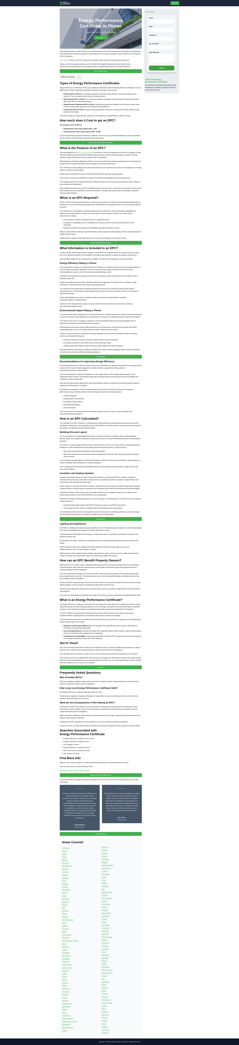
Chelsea (65, 997)
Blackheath (105, 955)
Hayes (64, 896)
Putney (64, 980)
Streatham (105, 886)
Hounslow (65, 929)
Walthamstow (106, 904)
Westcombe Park (107, 970)
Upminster (105, 1033)
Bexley (104, 1024)
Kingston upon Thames (69, 1021)
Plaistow (104, 940)
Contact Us (100, 667)
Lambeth (104, 871)
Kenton (81, 770)
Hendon (64, 905)
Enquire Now (101, 519)
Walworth (105, 862)
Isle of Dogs (105, 925)
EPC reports (64, 60)
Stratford (104, 919)
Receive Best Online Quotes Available (101, 142)
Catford (104, 964)
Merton (104, 880)
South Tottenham (67, 1018)
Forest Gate (105, 928)
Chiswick (65, 926)
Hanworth (65, 971)
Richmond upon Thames (70, 941)
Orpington (105, 1027)
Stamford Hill (66, 1024)
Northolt (86, 770)
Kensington (66, 953)
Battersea (65, 1000)
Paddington (66, 959)
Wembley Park (67, 866)
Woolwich (105, 988)
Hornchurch (105, 1030)
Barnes (64, 944)
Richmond (65, 947)
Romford (104, 1021)
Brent (64, 908)
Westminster (66, 1015)
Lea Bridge (105, 859)
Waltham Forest (107, 892)
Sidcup (104, 1009)
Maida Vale (65, 938)
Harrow (75, 770)
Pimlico (64, 1012)
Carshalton (105, 949)
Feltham (64, 950)
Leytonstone (106, 916)
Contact (174, 3)
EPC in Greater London (85, 152)
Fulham (64, 974)
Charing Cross (67, 1003)
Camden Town (67, 965)
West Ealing (66, 890)
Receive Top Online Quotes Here (100, 242)
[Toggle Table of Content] (78, 77)
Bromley (104, 907)
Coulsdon (105, 994)
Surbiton (104, 853)
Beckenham (106, 982)
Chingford (105, 910)
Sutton (104, 952)
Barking (104, 985)
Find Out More (100, 356)
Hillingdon (65, 902)
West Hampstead (67, 920)
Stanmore (65, 863)
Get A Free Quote (100, 834)
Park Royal (65, 899)
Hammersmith (66, 935)
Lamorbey (105, 1012)
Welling (104, 1006)
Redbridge (105, 958)
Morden (104, 883)
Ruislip (70, 770)
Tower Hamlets (106, 898)
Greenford (65, 872)
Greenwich (105, 934)
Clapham (105, 850)
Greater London (107, 973)
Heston (64, 914)
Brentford (65, 917)
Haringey (65, 994)
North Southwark (67, 1027)
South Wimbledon (107, 865)
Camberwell (106, 874)
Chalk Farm (66, 962)
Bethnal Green (106, 868)
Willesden (65, 911)
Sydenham (105, 943)
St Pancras (65, 991)
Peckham (105, 895)
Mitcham (104, 901)
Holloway (65, 982)
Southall (64, 887)
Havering (105, 1018)
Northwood (63, 770)
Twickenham (66, 956)
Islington (65, 1009)
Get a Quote (99, 37)
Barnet (64, 923)
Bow (103, 889)
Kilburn (64, 932)
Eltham (104, 991)
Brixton (104, 877)
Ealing (64, 881)
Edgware (65, 875)
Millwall (104, 922)
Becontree (105, 997)
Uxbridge (65, 884)
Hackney (104, 856)
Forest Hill (105, 931)
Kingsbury (65, 878)
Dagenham (105, 1015)
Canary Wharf (106, 913)
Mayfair (64, 985)
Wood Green (66, 988)
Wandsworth (66, 1006)
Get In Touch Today (101, 71)
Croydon (104, 976)
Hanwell (64, 893)
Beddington (105, 967)
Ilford (103, 979)
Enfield (64, 1030)
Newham (105, 961)
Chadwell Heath (107, 1003)
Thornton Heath (107, 937)
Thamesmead (106, 1000)
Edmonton (105, 847)
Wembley (65, 869)
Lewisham (105, 946)
